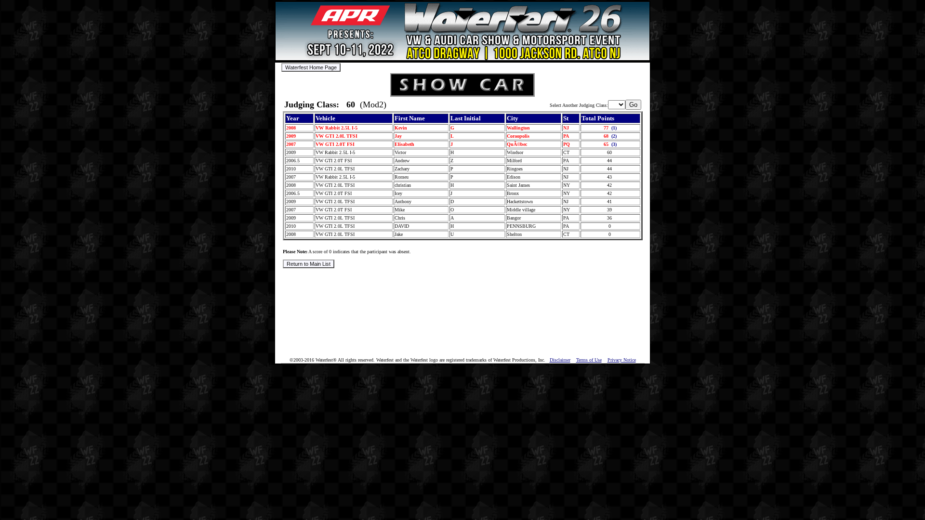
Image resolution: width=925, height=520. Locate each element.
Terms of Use (589, 360)
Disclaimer (560, 360)
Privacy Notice (622, 360)
